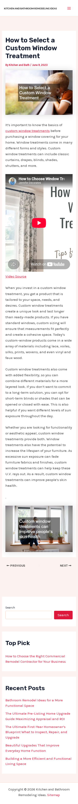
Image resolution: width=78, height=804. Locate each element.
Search (10, 607)
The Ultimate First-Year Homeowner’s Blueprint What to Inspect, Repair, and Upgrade (36, 732)
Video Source (15, 276)
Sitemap (53, 795)
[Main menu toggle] (69, 8)
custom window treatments (27, 131)
